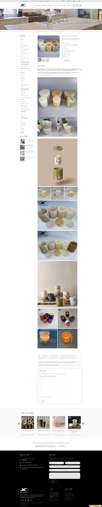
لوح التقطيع (23, 72)
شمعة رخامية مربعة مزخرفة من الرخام (54, 500)
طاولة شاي (22, 78)
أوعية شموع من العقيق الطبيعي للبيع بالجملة (29, 151)
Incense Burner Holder (25, 62)
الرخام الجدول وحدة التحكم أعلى (69, 494)
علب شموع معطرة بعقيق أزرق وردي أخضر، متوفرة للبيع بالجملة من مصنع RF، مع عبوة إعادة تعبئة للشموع (58, 362)
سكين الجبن (23, 91)
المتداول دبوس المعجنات (25, 103)
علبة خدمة (22, 76)
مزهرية (22, 74)
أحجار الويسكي (23, 116)
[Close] (100, 25)
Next (83, 423)
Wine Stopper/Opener (25, 89)
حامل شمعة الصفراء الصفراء (74, 430)
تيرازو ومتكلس (23, 51)
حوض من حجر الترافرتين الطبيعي (29, 139)
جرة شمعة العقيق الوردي (55, 355)
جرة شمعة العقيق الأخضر (43, 357)
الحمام (22, 126)
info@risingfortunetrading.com (44, 1)
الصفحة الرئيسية (37, 5)
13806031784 (24, 460)
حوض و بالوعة (23, 124)
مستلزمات (22, 128)
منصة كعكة (22, 99)
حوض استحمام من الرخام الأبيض (69, 495)
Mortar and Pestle (24, 118)
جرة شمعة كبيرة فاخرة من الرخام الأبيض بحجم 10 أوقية (68, 357)
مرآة (22, 70)
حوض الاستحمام (23, 122)
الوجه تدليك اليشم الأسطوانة (25, 109)
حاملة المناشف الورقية (24, 85)
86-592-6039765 (25, 1)
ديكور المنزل (50, 5)
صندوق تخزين (23, 101)
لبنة (21, 113)
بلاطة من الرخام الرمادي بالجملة (69, 499)
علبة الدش (22, 130)
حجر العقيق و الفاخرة (24, 45)
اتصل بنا (68, 5)
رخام (22, 41)
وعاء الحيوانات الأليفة (24, 66)
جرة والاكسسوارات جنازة (25, 49)
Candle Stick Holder (24, 64)
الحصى (22, 47)
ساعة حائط (23, 80)
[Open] (100, 18)
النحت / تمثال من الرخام (24, 53)
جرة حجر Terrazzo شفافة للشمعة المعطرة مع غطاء (50, 365)
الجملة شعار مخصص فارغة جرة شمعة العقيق (46, 376)
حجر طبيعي (44, 5)
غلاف (22, 82)
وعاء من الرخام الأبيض (68, 497)
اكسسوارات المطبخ (24, 105)
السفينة (22, 60)
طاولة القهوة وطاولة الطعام (25, 68)
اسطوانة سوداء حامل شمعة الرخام (28, 430)
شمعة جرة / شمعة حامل (39, 31)
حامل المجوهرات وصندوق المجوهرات (26, 97)
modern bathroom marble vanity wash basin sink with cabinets (29, 145)
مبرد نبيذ (22, 87)
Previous (19, 423)
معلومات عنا (63, 5)
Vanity (22, 132)
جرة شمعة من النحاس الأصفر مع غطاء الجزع (68, 355)
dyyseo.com (26, 504)
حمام (55, 5)
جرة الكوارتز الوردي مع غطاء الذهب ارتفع (43, 431)
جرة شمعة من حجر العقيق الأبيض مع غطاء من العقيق (58, 431)
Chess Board (23, 111)
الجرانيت (22, 43)
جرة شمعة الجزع (45, 355)
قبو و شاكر (22, 93)
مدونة (58, 5)
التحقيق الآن (66, 60)
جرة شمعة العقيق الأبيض (54, 357)
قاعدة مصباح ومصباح (24, 95)
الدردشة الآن (92, 506)
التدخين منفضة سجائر (24, 107)
